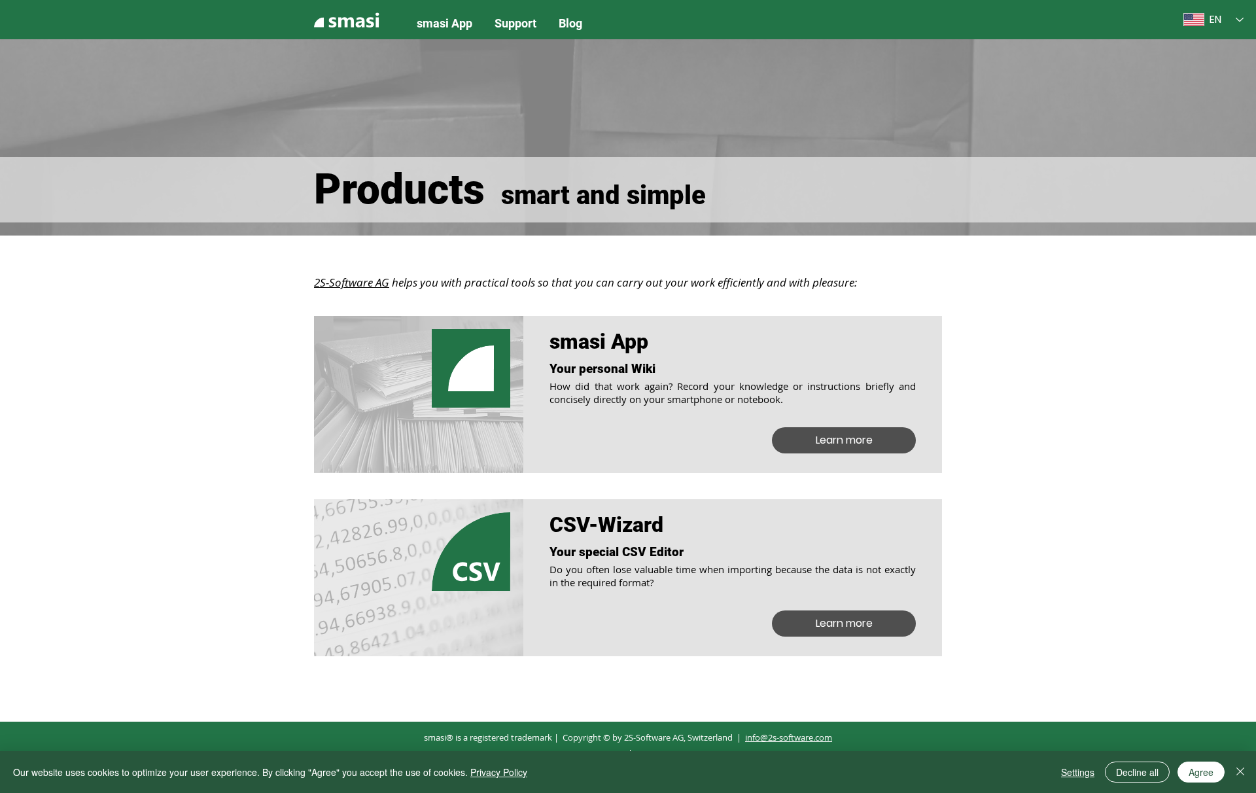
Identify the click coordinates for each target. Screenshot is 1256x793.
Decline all (1137, 772)
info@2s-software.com (788, 737)
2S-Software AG (351, 282)
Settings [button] (1077, 772)
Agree (1201, 772)
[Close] (1240, 772)
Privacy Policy (498, 772)
